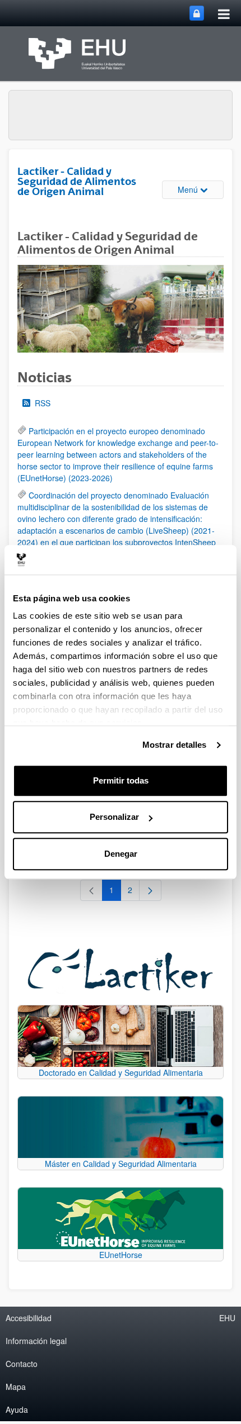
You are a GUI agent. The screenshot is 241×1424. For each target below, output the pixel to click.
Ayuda (17, 1409)
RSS (42, 403)
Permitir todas (121, 780)
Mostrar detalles (174, 744)
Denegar (120, 853)
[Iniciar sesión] (196, 13)
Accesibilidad (29, 1317)
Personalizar (114, 817)
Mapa (16, 1386)
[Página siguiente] (150, 890)
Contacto (22, 1363)
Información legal (36, 1340)
